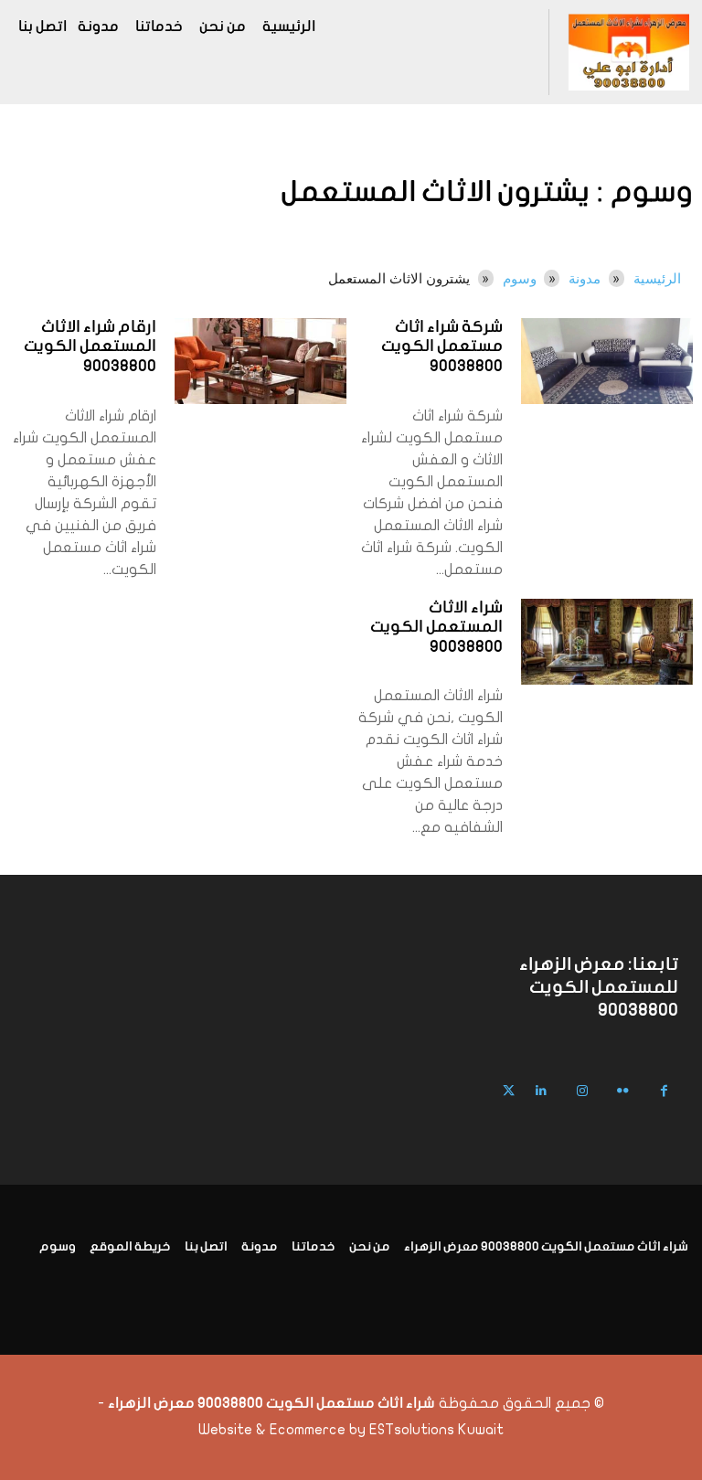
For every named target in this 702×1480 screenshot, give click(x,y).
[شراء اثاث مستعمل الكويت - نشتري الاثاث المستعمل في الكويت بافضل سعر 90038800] (628, 52)
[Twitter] (509, 1091)
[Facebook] (664, 1091)
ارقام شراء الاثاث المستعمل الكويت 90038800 (90, 347)
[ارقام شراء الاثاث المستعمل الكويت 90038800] (260, 361)
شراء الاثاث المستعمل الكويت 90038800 (436, 628)
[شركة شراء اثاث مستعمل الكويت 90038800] (607, 361)
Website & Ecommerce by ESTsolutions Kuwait (351, 1429)
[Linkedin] (541, 1091)
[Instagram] (582, 1091)
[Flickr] (623, 1091)
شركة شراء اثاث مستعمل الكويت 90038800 (442, 347)
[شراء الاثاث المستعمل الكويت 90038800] (607, 642)
